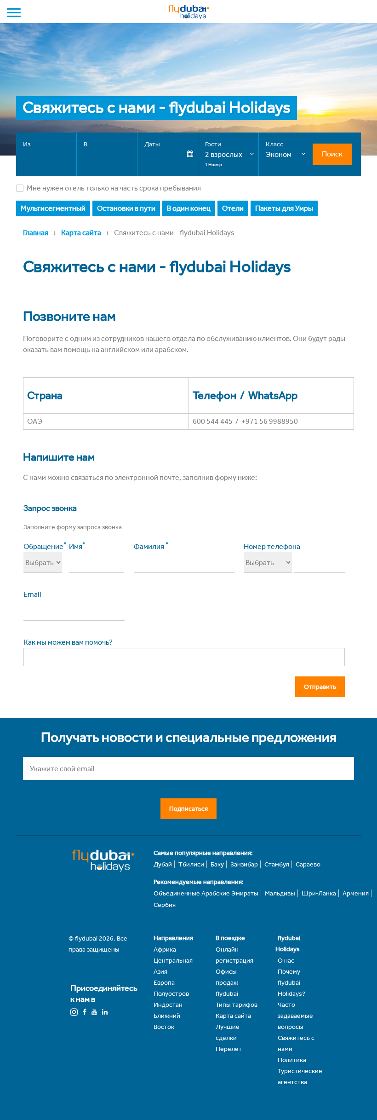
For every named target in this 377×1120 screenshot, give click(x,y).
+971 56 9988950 (269, 421)
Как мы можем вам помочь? (68, 642)
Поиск (332, 154)
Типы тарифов (236, 1005)
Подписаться (188, 809)
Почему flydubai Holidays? (291, 983)
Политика (292, 1060)
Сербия (165, 905)
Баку (217, 864)
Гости (213, 144)
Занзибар (244, 864)
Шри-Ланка (319, 893)
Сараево (308, 864)
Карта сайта (81, 232)
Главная (35, 232)
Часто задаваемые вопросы (295, 1016)
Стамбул (276, 864)
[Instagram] (74, 1012)
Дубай (163, 864)
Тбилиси (191, 864)
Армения (356, 893)
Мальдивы (280, 893)
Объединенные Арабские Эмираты (206, 893)
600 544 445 (213, 421)
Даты (152, 144)
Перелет (229, 1049)
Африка (165, 949)
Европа (164, 983)
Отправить (320, 687)
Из (26, 144)
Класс (274, 144)
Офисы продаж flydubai (227, 983)
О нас (286, 960)
